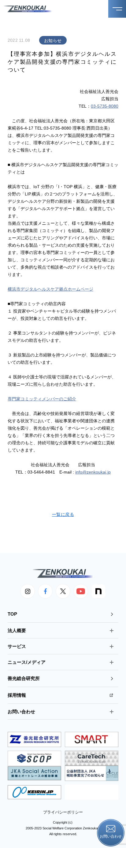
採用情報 (17, 695)
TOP (12, 614)
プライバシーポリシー (63, 812)
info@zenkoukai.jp (93, 472)
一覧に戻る (63, 514)
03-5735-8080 (104, 106)
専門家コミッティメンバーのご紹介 (42, 398)
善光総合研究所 (24, 678)
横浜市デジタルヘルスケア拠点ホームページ (50, 289)
